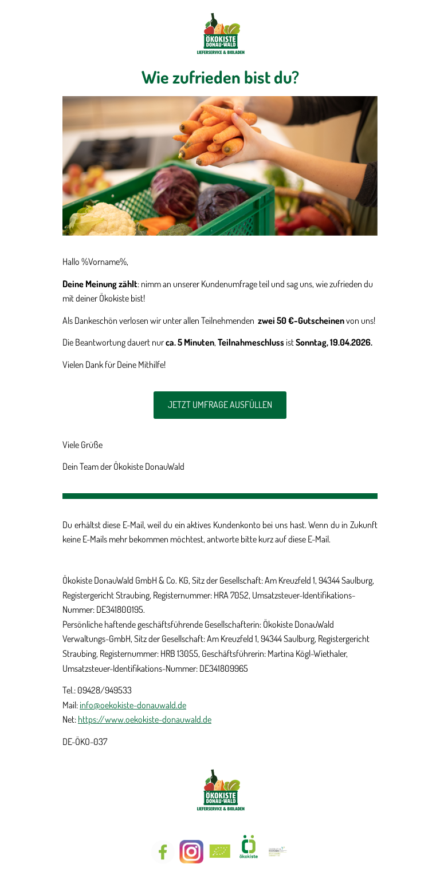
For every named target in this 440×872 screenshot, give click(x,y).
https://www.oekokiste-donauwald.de (144, 719)
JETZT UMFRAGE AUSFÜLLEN (220, 404)
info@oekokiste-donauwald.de (133, 705)
